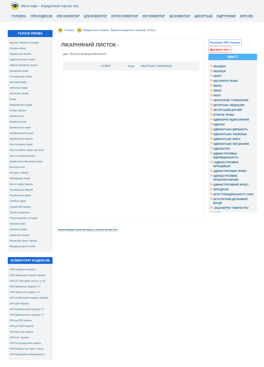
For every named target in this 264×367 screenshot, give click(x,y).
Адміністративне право (22, 59)
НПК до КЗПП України (21, 326)
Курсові (246, 16)
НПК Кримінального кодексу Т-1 (27, 314)
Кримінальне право (20, 127)
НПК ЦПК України (19, 303)
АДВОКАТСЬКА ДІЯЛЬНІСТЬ (230, 129)
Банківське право (19, 71)
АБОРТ (217, 76)
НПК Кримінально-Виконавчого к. (28, 354)
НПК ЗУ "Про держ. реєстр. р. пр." (28, 281)
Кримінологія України (21, 138)
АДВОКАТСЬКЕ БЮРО (226, 139)
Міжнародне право (20, 178)
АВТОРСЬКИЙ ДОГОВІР (227, 110)
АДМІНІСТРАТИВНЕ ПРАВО (229, 171)
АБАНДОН (219, 66)
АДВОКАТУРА (221, 148)
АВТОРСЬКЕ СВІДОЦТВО (228, 105)
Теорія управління (20, 212)
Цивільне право (18, 229)
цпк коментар (95, 16)
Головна (18, 16)
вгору (131, 66)
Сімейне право (18, 201)
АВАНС (217, 90)
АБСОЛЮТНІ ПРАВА (225, 80)
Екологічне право (19, 93)
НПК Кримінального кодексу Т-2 (27, 309)
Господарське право (21, 76)
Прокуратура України (21, 189)
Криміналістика (18, 121)
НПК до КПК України (21, 320)
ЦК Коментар (179, 16)
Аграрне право (18, 48)
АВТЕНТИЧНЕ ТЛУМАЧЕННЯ (230, 100)
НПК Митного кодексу (21, 332)
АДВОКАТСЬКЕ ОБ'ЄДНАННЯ (231, 143)
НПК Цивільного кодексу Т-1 (25, 292)
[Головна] (15, 9)
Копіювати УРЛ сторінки (225, 42)
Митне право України (21, 184)
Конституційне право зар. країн (27, 150)
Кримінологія (17, 116)
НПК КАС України (19, 337)
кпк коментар (68, 16)
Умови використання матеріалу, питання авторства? (88, 229)
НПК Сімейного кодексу (22, 269)
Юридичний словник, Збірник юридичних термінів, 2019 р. (119, 30)
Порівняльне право (20, 195)
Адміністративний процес (24, 65)
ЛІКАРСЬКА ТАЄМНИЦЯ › (157, 66)
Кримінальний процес (22, 133)
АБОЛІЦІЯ (219, 71)
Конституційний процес (23, 156)
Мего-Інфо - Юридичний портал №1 (50, 6)
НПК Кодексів (41, 16)
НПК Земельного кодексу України (28, 275)
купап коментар (124, 16)
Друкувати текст (220, 49)
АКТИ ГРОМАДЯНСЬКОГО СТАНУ (233, 194)
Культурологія (17, 167)
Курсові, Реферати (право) (24, 42)
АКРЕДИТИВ (220, 189)
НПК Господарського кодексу (25, 343)
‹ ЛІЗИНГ (105, 66)
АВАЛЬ (217, 85)
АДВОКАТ (219, 124)
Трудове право (18, 223)
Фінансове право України (23, 240)
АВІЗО (217, 95)
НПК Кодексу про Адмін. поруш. (27, 348)
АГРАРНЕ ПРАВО (223, 114)
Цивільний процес (20, 235)
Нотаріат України (19, 172)
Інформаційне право (21, 105)
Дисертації (203, 16)
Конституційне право (21, 144)
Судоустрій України (20, 207)
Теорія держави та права (23, 218)
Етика (13, 99)
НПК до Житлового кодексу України (29, 297)
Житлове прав (17, 82)
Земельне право (19, 87)
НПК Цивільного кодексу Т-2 (25, 286)
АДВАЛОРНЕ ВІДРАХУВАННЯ (231, 119)
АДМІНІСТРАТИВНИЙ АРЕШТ (231, 184)
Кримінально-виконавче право (26, 161)
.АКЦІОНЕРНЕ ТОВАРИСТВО (231, 207)
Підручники (226, 16)
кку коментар (154, 16)
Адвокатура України (20, 54)
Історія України (18, 110)
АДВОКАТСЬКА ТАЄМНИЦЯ (230, 134)
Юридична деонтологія (22, 246)
